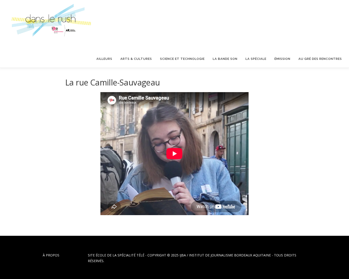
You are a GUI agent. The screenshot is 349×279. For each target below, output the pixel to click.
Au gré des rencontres (320, 59)
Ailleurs (104, 59)
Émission (282, 59)
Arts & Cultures (136, 59)
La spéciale (255, 59)
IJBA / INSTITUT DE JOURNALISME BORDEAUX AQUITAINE (225, 255)
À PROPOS (51, 255)
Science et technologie (182, 59)
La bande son (225, 59)
